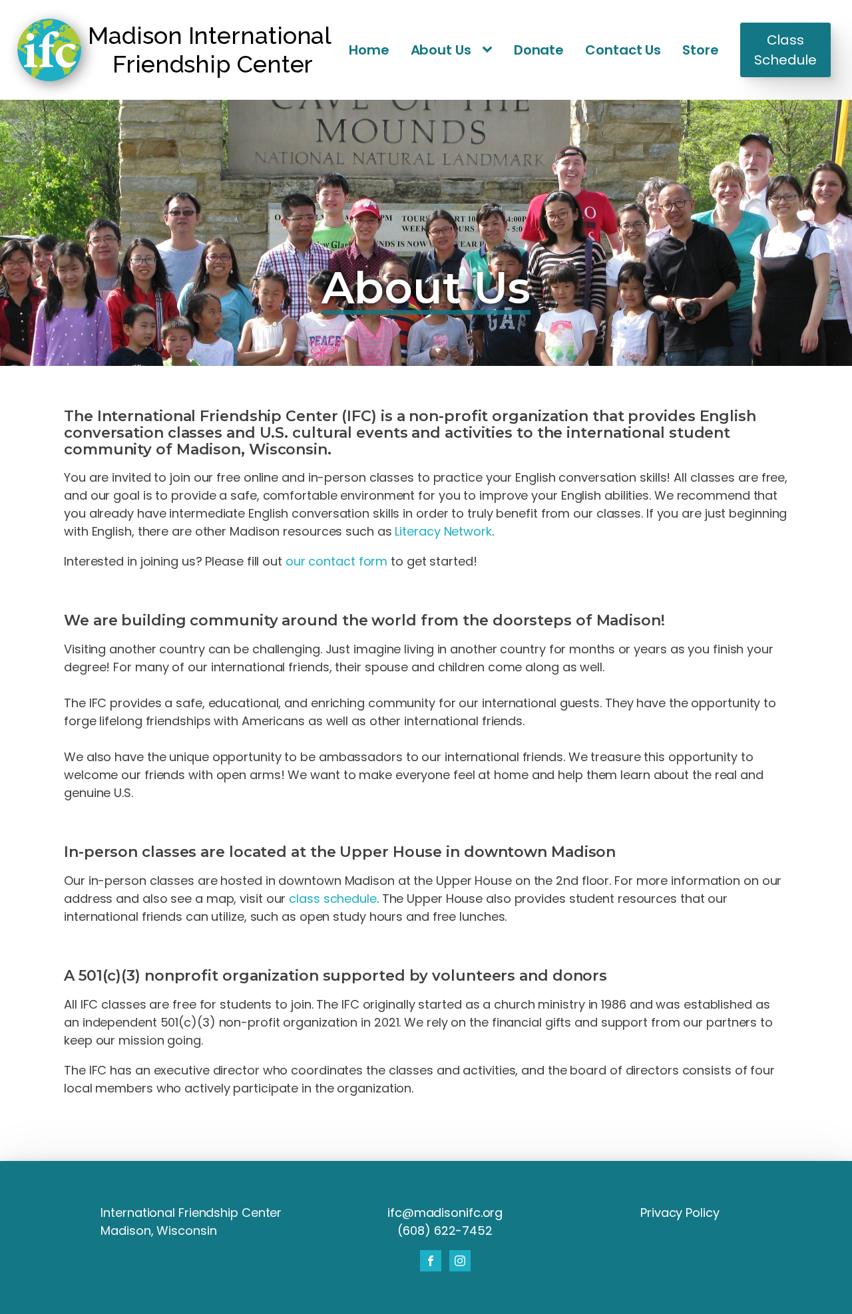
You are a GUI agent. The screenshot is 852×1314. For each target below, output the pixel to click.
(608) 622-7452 (445, 1230)
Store (700, 50)
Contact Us (623, 50)
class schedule (333, 898)
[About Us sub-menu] (490, 50)
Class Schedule (785, 50)
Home (369, 50)
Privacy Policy (680, 1212)
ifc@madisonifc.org (445, 1212)
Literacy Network (443, 531)
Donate (539, 50)
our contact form (336, 561)
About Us (441, 50)
